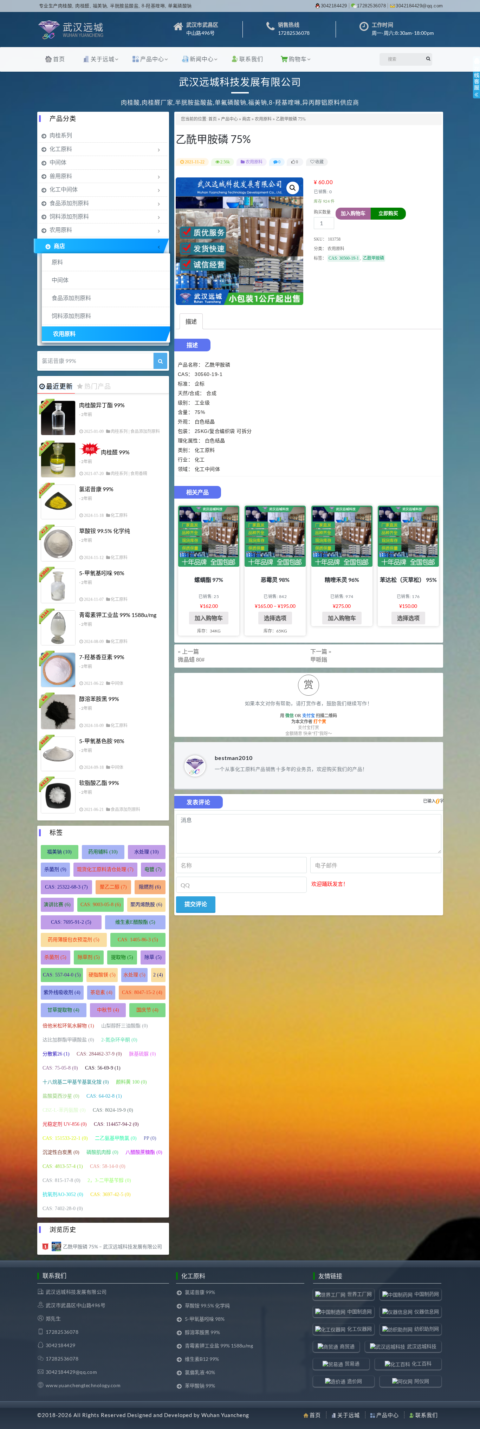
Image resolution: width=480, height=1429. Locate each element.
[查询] (160, 361)
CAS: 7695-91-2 (71, 922)
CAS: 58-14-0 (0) (107, 1166)
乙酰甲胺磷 (373, 258)
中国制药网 (426, 1294)
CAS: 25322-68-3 (66, 887)
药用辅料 (103, 852)
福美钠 (59, 852)
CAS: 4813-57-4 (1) (63, 1166)
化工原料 (61, 148)
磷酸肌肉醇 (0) (102, 1152)
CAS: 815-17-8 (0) (61, 1180)
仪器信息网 (426, 1311)
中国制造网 (359, 1311)
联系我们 (251, 59)
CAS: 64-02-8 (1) (104, 1096)
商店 (246, 119)
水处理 (146, 852)
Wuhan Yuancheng (225, 1415)
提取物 (122, 957)
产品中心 (152, 59)
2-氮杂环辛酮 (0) (119, 1039)
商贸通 (347, 1346)
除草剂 (89, 957)
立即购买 (388, 213)
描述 (191, 321)
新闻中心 (202, 59)
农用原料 (263, 119)
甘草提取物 (63, 1010)
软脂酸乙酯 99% (99, 782)
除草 (153, 957)
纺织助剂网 (426, 1329)
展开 (476, 83)
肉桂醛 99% (115, 452)
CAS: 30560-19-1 (344, 258)
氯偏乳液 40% (200, 1372)
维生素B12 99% (202, 1359)
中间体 (58, 162)
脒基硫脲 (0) (142, 1054)
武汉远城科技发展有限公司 (76, 1292)
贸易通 (352, 1363)
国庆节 (147, 1010)
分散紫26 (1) (56, 1054)
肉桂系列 (61, 135)
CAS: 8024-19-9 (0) (113, 1110)
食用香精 (138, 473)
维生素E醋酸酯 (135, 922)
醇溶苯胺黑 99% (99, 698)
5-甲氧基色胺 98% (101, 741)
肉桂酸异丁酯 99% (102, 405)
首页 (59, 59)
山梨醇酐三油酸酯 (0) (124, 1025)
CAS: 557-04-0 (62, 974)
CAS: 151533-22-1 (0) (65, 1138)
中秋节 (108, 1010)
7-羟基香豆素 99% (101, 657)
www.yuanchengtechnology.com (83, 1385)
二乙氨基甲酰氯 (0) (116, 1138)
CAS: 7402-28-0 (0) (63, 1208)
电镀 (153, 869)
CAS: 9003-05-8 (100, 904)
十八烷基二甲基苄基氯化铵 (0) (76, 1082)
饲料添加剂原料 (69, 216)
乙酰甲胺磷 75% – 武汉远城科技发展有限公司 (112, 1246)
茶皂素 (101, 992)
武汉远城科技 (421, 1346)
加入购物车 (353, 213)
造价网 (354, 1381)
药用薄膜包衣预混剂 (73, 939)
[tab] (191, 321)
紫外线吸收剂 (62, 992)
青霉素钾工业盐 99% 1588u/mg (117, 614)
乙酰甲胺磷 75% (213, 138)
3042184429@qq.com (419, 5)
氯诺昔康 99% (96, 489)
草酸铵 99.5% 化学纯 (104, 530)
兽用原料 (61, 176)
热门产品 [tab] (97, 386)
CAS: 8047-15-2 (142, 992)
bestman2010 (234, 757)
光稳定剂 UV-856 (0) (65, 1124)
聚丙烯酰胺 (146, 904)
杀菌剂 (55, 869)
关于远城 (103, 59)
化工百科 (422, 1363)
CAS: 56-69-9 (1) (103, 1068)
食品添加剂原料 (69, 203)
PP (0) (150, 1138)
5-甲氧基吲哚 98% (101, 573)
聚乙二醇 (113, 887)
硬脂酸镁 (102, 974)
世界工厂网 (359, 1294)
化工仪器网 (359, 1329)
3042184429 (334, 5)
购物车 (298, 59)
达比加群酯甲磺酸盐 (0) (68, 1039)
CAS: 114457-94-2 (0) (116, 1124)
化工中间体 (64, 189)
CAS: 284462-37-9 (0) (99, 1054)
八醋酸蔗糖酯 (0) (143, 1152)
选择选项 (275, 618)
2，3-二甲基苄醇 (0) (109, 1180)
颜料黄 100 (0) (131, 1082)
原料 (57, 262)
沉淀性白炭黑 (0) (61, 1152)
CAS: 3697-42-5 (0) (110, 1194)
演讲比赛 (57, 904)
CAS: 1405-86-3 (138, 939)
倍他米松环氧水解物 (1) (68, 1025)
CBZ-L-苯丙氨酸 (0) (64, 1110)
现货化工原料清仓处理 (105, 869)
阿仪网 (421, 1381)
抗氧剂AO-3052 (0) (63, 1194)
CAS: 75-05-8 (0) (60, 1068)
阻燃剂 (150, 887)
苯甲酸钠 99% (200, 1386)
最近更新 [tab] (59, 386)
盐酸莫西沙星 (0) (61, 1096)
